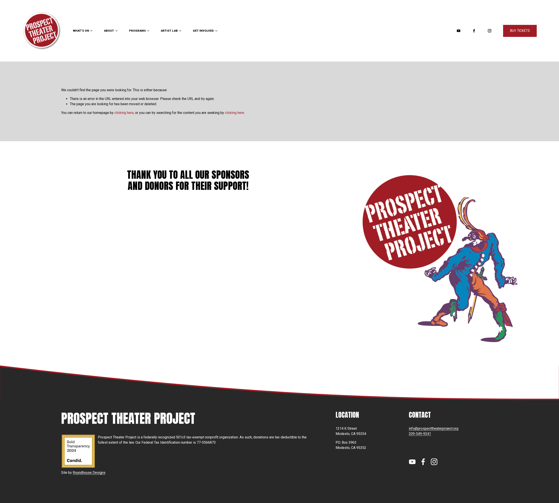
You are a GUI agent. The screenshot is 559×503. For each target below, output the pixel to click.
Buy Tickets (520, 31)
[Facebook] (474, 31)
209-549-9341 (420, 434)
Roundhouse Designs (89, 472)
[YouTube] (458, 31)
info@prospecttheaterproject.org (433, 428)
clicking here (124, 113)
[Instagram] (489, 31)
